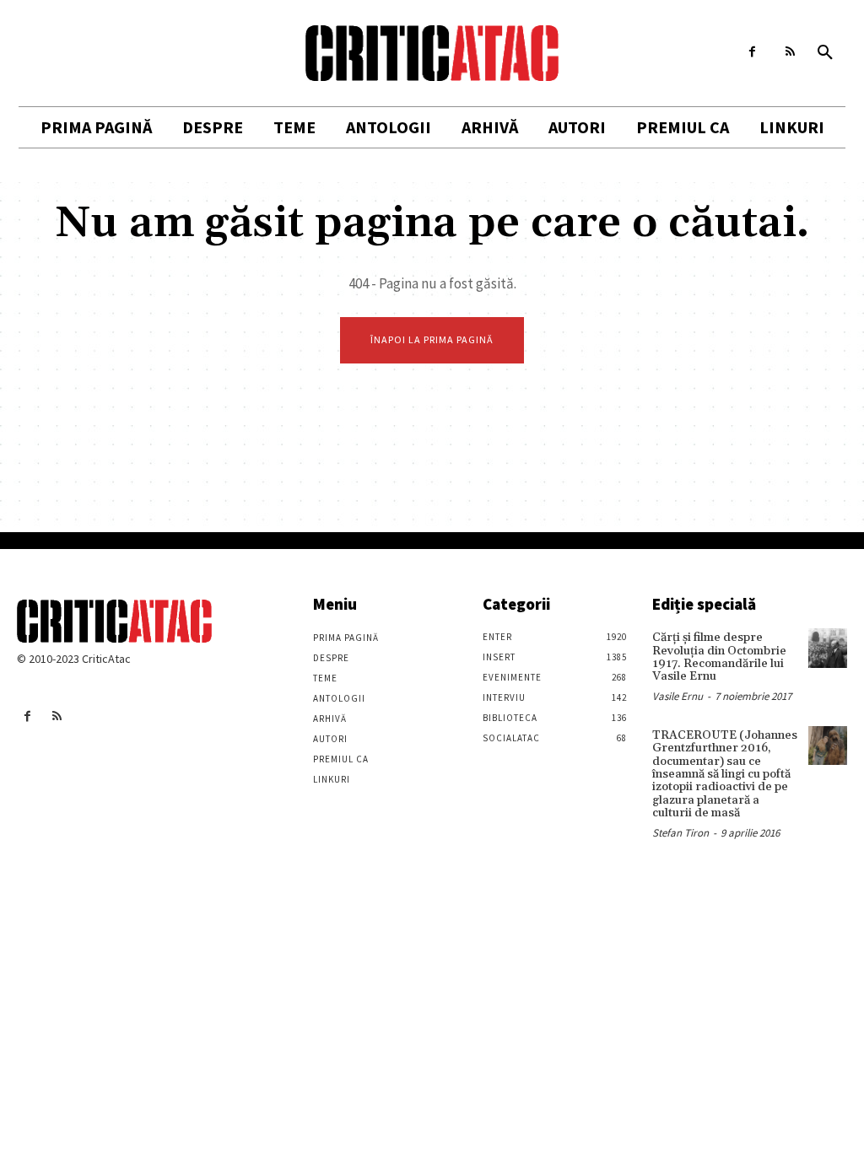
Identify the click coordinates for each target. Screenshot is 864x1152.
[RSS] (790, 52)
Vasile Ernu (677, 696)
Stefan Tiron (680, 833)
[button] (825, 53)
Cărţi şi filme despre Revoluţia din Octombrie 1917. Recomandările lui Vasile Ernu (719, 657)
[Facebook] (752, 52)
